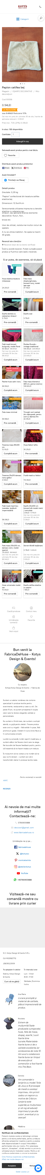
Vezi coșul (13, 631)
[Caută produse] (41, 18)
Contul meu (31, 611)
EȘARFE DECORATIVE (22, 91)
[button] (10, 155)
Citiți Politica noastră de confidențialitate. (18, 1157)
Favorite (31, 620)
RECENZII (6, 789)
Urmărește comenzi (13, 621)
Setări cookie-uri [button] (22, 1172)
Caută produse (13, 611)
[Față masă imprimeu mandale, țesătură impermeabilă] (11, 496)
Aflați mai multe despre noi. (13, 1159)
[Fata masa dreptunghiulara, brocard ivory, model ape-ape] (33, 269)
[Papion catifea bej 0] (22, 54)
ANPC (5, 780)
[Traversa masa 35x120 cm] (11, 435)
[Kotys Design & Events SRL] (22, 6)
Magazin (5, 91)
